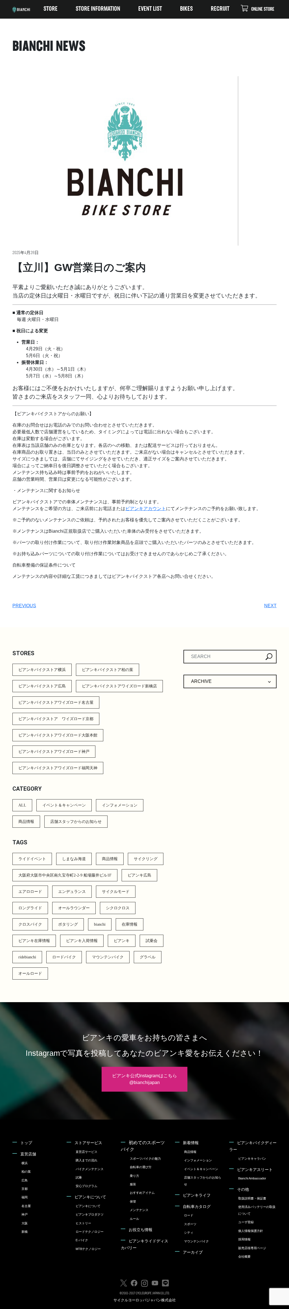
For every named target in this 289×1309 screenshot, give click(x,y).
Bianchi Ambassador (252, 1178)
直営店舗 (28, 1154)
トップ (26, 1142)
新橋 (24, 1231)
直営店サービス (86, 1151)
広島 (24, 1180)
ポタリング (68, 924)
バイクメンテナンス (90, 1169)
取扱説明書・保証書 (252, 1198)
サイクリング (145, 859)
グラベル (148, 957)
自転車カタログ (197, 1206)
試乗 (79, 1177)
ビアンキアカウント (145, 508)
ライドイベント (32, 859)
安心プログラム (86, 1186)
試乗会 (151, 941)
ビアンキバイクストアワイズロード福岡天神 (57, 768)
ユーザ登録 (246, 1222)
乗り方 (134, 1175)
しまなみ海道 (74, 859)
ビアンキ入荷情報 (82, 941)
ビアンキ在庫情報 (34, 941)
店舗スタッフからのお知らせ (76, 822)
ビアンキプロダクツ (90, 1214)
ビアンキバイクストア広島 (42, 686)
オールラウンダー (74, 908)
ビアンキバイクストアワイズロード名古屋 (55, 702)
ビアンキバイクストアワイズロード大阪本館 (57, 735)
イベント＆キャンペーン (64, 805)
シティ (188, 1232)
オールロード (30, 973)
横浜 (24, 1163)
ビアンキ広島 (139, 875)
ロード (188, 1215)
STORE (50, 9)
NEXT (270, 605)
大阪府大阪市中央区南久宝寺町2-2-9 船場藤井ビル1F (64, 875)
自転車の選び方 (141, 1167)
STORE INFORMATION (98, 9)
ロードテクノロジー (90, 1231)
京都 (24, 1188)
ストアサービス (88, 1142)
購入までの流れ (86, 1160)
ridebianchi (27, 957)
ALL (22, 805)
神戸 (24, 1214)
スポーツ (190, 1224)
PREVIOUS (24, 605)
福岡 (24, 1197)
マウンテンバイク (108, 957)
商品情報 (26, 822)
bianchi (100, 924)
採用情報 (244, 1239)
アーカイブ (193, 1252)
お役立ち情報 (140, 1229)
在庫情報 (129, 924)
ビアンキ (122, 941)
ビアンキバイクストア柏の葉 (107, 670)
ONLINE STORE (262, 9)
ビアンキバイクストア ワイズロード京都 (55, 719)
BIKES (186, 9)
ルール (134, 1218)
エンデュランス (72, 892)
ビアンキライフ (197, 1195)
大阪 (24, 1223)
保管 (133, 1201)
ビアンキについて (90, 1197)
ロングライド (30, 908)
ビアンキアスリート (255, 1169)
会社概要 (244, 1256)
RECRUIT (220, 9)
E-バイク (82, 1240)
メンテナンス (139, 1210)
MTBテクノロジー (88, 1249)
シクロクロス (118, 908)
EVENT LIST (150, 9)
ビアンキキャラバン (252, 1158)
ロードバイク (64, 957)
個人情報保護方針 (250, 1230)
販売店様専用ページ (252, 1248)
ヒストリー (83, 1223)
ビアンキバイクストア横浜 (42, 670)
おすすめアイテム (142, 1192)
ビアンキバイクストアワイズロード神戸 (53, 751)
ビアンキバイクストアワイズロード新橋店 (119, 686)
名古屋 (26, 1206)
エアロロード (30, 892)
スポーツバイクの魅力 (145, 1158)
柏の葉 (26, 1171)
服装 (133, 1184)
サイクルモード (116, 892)
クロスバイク (30, 924)
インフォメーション (119, 805)
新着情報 (191, 1142)
